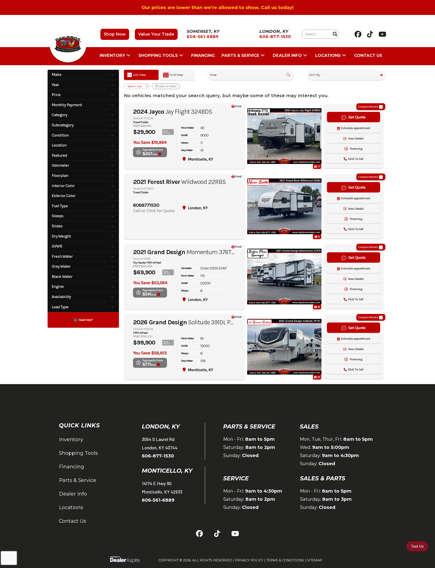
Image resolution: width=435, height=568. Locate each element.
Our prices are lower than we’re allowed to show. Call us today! (218, 7)
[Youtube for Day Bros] (382, 34)
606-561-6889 (158, 500)
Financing (71, 467)
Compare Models (368, 106)
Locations (71, 507)
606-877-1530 (158, 456)
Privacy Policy (249, 560)
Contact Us (72, 521)
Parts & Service (77, 480)
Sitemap (314, 560)
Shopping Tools (78, 453)
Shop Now (115, 34)
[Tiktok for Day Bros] (370, 34)
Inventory (71, 439)
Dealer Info (73, 494)
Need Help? (86, 320)
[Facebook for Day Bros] (358, 34)
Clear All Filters (167, 86)
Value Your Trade (156, 34)
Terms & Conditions (285, 560)
